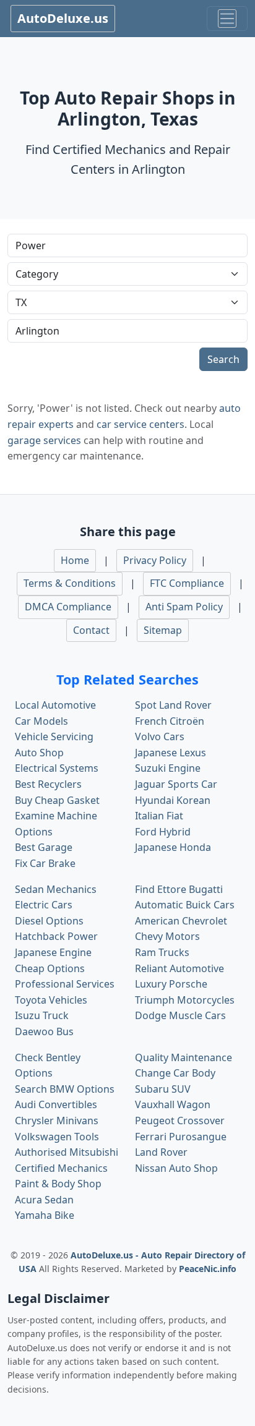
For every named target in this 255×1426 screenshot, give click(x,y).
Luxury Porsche (171, 984)
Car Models (41, 721)
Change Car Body (175, 1073)
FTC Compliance (187, 583)
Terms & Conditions (70, 583)
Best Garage (43, 847)
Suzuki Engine (168, 768)
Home (75, 560)
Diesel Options (49, 921)
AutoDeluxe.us (62, 18)
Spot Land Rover (173, 705)
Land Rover (161, 1152)
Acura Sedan (44, 1199)
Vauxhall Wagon (172, 1104)
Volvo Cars (159, 736)
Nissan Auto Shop (176, 1168)
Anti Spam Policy (184, 606)
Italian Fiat (159, 815)
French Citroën (169, 721)
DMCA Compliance (68, 606)
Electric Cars (43, 905)
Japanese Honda (173, 847)
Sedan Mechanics (56, 889)
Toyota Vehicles (51, 1000)
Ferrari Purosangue (181, 1136)
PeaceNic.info (207, 1268)
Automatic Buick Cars (185, 905)
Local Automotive (55, 705)
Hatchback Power (56, 936)
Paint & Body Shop (58, 1183)
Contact (91, 630)
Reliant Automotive (179, 968)
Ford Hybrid (163, 832)
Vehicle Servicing (54, 736)
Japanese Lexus (170, 752)
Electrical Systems (56, 768)
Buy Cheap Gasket (57, 800)
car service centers (140, 424)
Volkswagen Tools (57, 1136)
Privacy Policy (154, 560)
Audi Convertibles (56, 1104)
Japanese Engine (53, 952)
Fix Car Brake (45, 863)
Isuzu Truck (42, 1015)
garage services (44, 440)
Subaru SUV (163, 1089)
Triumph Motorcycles (185, 1000)
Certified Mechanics (61, 1168)
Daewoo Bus (44, 1031)
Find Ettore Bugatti (179, 889)
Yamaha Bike (44, 1215)
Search (223, 359)
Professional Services (65, 984)
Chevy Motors (167, 936)
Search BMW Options (65, 1089)
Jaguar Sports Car (176, 784)
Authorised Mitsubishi (66, 1152)
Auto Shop (39, 752)
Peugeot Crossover (180, 1120)
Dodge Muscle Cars (180, 1015)
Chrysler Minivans (56, 1120)
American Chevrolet (181, 921)
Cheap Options (50, 968)
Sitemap (163, 630)
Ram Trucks (162, 952)
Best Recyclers (48, 784)
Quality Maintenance (183, 1057)
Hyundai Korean (172, 800)
